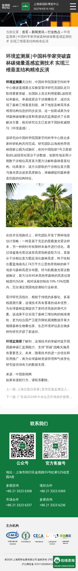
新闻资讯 (38, 32)
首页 (25, 32)
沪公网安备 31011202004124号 (39, 564)
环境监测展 (14, 82)
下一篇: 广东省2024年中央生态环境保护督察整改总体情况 (39, 397)
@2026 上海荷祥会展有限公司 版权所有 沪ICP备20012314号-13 (39, 559)
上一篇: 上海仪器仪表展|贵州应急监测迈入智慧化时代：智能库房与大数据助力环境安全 (39, 389)
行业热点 (54, 32)
